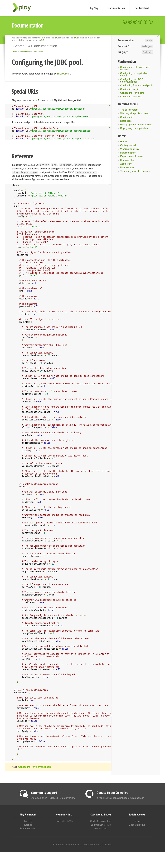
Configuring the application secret (134, 74)
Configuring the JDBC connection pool (131, 80)
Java (151, 46)
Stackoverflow (67, 797)
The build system (129, 109)
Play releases (127, 167)
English (146, 52)
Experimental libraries (131, 156)
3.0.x (148, 40)
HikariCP (62, 73)
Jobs (64, 821)
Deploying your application (134, 128)
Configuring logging (130, 89)
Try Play (94, 8)
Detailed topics (128, 152)
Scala (144, 46)
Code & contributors (100, 821)
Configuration (127, 117)
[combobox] (58, 46)
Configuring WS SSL (131, 96)
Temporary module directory (135, 171)
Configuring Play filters (132, 92)
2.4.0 (56, 37)
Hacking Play (127, 160)
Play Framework (24, 7)
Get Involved (141, 8)
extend (159, 36)
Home (123, 141)
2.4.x (75, 37)
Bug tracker (101, 824)
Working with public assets (134, 113)
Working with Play (129, 148)
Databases (126, 120)
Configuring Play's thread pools (136, 85)
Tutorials (28, 824)
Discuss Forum (39, 797)
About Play (126, 163)
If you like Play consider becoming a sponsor (120, 797)
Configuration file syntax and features (135, 68)
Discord (53, 797)
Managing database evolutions (136, 124)
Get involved (100, 828)
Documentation (116, 8)
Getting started (128, 145)
